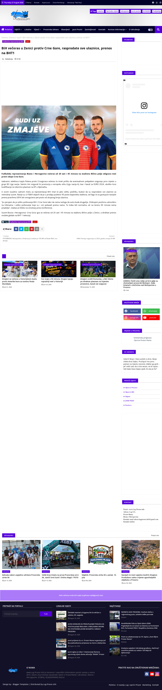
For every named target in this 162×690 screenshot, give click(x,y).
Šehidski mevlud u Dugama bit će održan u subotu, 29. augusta (84, 613)
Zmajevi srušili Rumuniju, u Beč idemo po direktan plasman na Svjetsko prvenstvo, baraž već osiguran (96, 281)
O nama (29, 3)
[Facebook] (16, 229)
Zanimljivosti (90, 29)
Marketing (146, 685)
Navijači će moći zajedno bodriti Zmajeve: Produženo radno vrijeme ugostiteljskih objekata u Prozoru (139, 577)
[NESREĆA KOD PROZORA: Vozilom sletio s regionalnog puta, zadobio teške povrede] (115, 615)
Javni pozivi (135, 11)
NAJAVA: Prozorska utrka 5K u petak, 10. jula (99, 576)
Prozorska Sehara (51, 29)
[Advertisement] (60, 81)
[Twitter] (21, 229)
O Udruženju (134, 29)
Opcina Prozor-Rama (142, 340)
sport (19, 37)
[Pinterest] (31, 229)
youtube (152, 317)
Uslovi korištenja (59, 3)
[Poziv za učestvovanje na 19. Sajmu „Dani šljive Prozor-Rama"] (115, 640)
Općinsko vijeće (112, 11)
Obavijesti (65, 29)
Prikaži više (111, 256)
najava (127, 396)
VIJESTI (17, 29)
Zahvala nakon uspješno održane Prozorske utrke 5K (21, 576)
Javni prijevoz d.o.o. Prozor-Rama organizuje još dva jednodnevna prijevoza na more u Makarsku (87, 641)
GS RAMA (146, 11)
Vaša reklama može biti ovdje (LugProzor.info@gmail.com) (81, 595)
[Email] (37, 229)
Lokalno (100, 11)
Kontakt (37, 3)
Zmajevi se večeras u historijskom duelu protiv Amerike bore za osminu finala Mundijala (19, 281)
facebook (134, 311)
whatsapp (153, 311)
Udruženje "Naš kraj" (74, 3)
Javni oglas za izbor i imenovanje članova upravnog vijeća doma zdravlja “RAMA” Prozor (86, 653)
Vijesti (36, 29)
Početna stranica (9, 37)
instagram (134, 317)
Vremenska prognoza (142, 338)
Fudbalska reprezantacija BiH (13, 41)
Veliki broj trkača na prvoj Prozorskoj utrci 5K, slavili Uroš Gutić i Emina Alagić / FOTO (60, 576)
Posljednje (157, 11)
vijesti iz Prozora (131, 388)
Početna (8, 29)
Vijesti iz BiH (129, 392)
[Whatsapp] (26, 229)
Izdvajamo (125, 11)
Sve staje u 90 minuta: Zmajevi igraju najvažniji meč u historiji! (57, 280)
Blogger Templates (21, 684)
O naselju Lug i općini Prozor (129, 685)
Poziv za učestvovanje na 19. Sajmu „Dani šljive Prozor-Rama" (139, 638)
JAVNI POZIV (129, 401)
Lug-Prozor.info (49, 684)
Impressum (46, 3)
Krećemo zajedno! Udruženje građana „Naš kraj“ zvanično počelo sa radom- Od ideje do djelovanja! (140, 650)
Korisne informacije (116, 29)
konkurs (128, 405)
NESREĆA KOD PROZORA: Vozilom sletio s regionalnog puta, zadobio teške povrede (137, 613)
